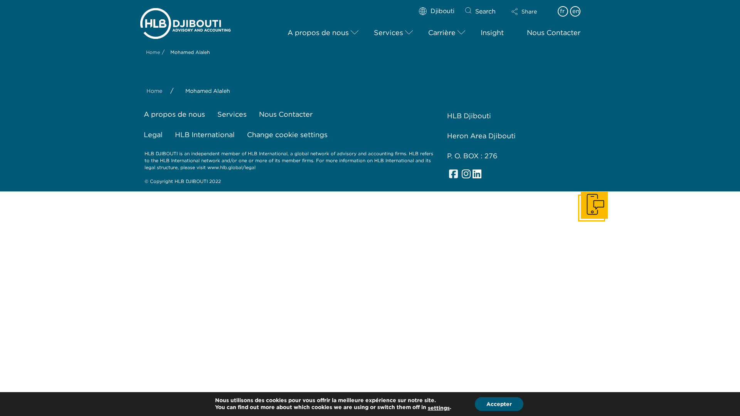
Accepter (499, 404)
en (575, 11)
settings (439, 408)
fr (562, 11)
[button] (530, 11)
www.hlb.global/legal (231, 167)
